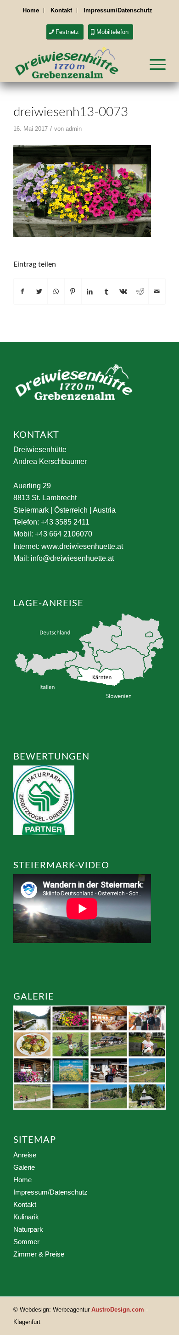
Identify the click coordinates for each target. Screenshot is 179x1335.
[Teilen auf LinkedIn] (90, 291)
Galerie (24, 1167)
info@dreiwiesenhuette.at (72, 558)
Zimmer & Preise (38, 1254)
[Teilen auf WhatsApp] (56, 291)
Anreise (24, 1155)
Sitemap (34, 1140)
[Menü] (153, 63)
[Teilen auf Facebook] (22, 291)
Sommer (26, 1242)
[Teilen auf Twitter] (39, 291)
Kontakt (61, 10)
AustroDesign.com (117, 1309)
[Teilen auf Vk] (123, 291)
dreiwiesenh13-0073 (70, 112)
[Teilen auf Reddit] (140, 291)
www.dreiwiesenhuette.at (82, 546)
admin (74, 128)
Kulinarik (26, 1217)
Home (30, 10)
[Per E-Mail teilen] (157, 291)
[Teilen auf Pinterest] (73, 291)
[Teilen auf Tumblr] (106, 291)
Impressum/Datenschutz (118, 10)
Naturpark (28, 1229)
